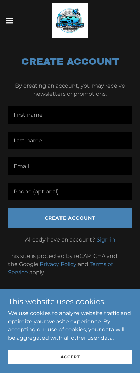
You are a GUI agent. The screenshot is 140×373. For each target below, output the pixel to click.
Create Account (70, 218)
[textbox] (70, 115)
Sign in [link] (106, 239)
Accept (70, 356)
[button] (13, 21)
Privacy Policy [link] (58, 264)
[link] (70, 20)
